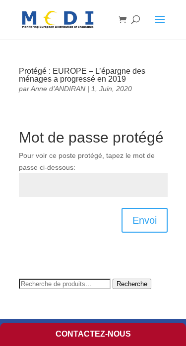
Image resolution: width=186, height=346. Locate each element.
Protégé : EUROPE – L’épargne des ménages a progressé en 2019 (82, 75)
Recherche (132, 284)
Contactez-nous (93, 334)
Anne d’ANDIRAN (58, 89)
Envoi (144, 220)
